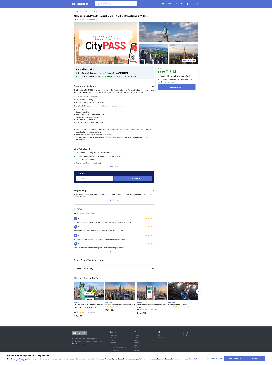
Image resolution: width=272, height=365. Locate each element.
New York (78, 11)
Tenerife (136, 350)
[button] (114, 86)
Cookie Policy (193, 359)
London (136, 343)
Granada (136, 345)
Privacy (112, 345)
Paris (135, 340)
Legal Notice (114, 350)
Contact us (161, 338)
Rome (135, 338)
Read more (114, 200)
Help (159, 335)
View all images (189, 60)
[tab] (114, 86)
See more (114, 166)
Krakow (136, 348)
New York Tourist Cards (92, 11)
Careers (113, 338)
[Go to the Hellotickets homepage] (81, 3)
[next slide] (198, 291)
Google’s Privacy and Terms (19, 361)
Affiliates (113, 340)
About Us (113, 335)
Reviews (113, 343)
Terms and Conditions (118, 348)
